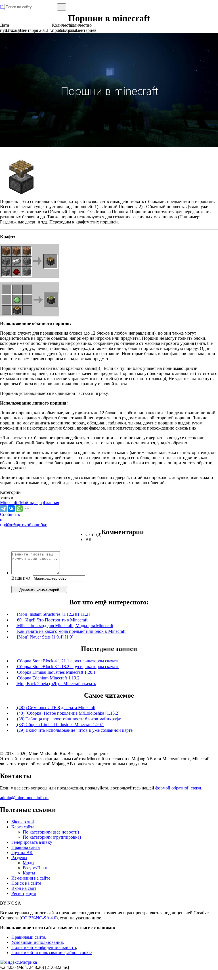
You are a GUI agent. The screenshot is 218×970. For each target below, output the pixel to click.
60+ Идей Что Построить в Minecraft (51, 619)
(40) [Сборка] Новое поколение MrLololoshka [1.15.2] (68, 713)
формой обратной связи (178, 787)
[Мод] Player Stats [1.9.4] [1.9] (44, 637)
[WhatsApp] (19, 508)
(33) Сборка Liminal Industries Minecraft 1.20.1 (60, 724)
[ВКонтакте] (11, 508)
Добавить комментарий (39, 590)
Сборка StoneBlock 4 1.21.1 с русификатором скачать (67, 660)
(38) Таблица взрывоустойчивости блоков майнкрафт (68, 718)
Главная (2, 4)
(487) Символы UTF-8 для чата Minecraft (55, 707)
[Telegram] (3, 508)
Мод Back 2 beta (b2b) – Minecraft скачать (56, 683)
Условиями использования (37, 942)
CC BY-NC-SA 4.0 (38, 917)
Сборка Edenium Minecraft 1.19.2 (47, 677)
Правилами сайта (28, 937)
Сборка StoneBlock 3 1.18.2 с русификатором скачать (67, 666)
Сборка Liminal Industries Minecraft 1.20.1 (56, 672)
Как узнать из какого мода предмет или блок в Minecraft (70, 631)
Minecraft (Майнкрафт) (22, 502)
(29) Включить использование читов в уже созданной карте (74, 730)
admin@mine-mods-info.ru (24, 797)
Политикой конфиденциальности (43, 947)
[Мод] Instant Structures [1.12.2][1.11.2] (53, 614)
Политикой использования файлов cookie (51, 952)
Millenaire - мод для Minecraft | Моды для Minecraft (64, 625)
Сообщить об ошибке (23, 524)
